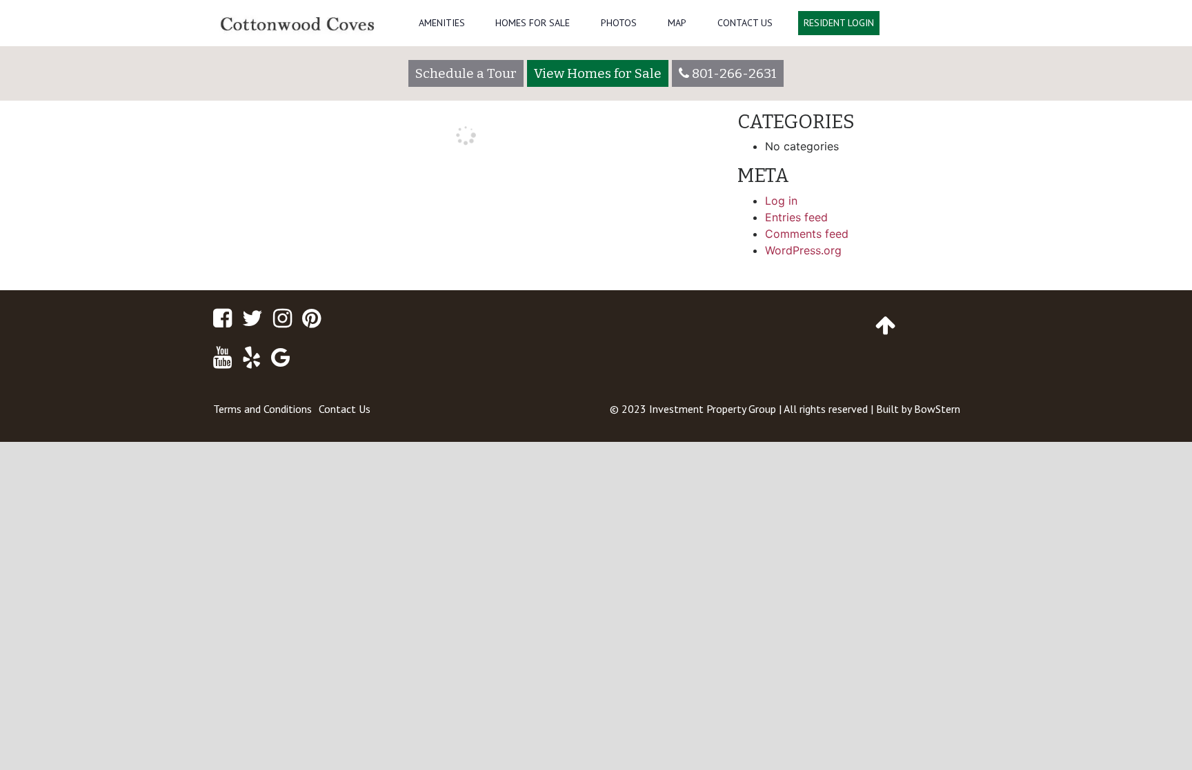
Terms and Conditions (262, 409)
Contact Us (745, 23)
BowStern (937, 409)
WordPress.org (803, 250)
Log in (781, 200)
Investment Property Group (712, 409)
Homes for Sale (532, 23)
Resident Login (839, 23)
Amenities (442, 23)
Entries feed (796, 217)
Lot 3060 (687, 203)
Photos (619, 23)
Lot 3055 (243, 203)
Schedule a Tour (466, 73)
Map (677, 23)
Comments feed (806, 234)
